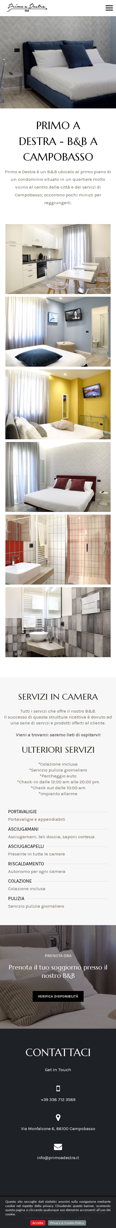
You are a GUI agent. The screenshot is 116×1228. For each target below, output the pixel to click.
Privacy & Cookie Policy (67, 1223)
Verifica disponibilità (58, 996)
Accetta (37, 1223)
